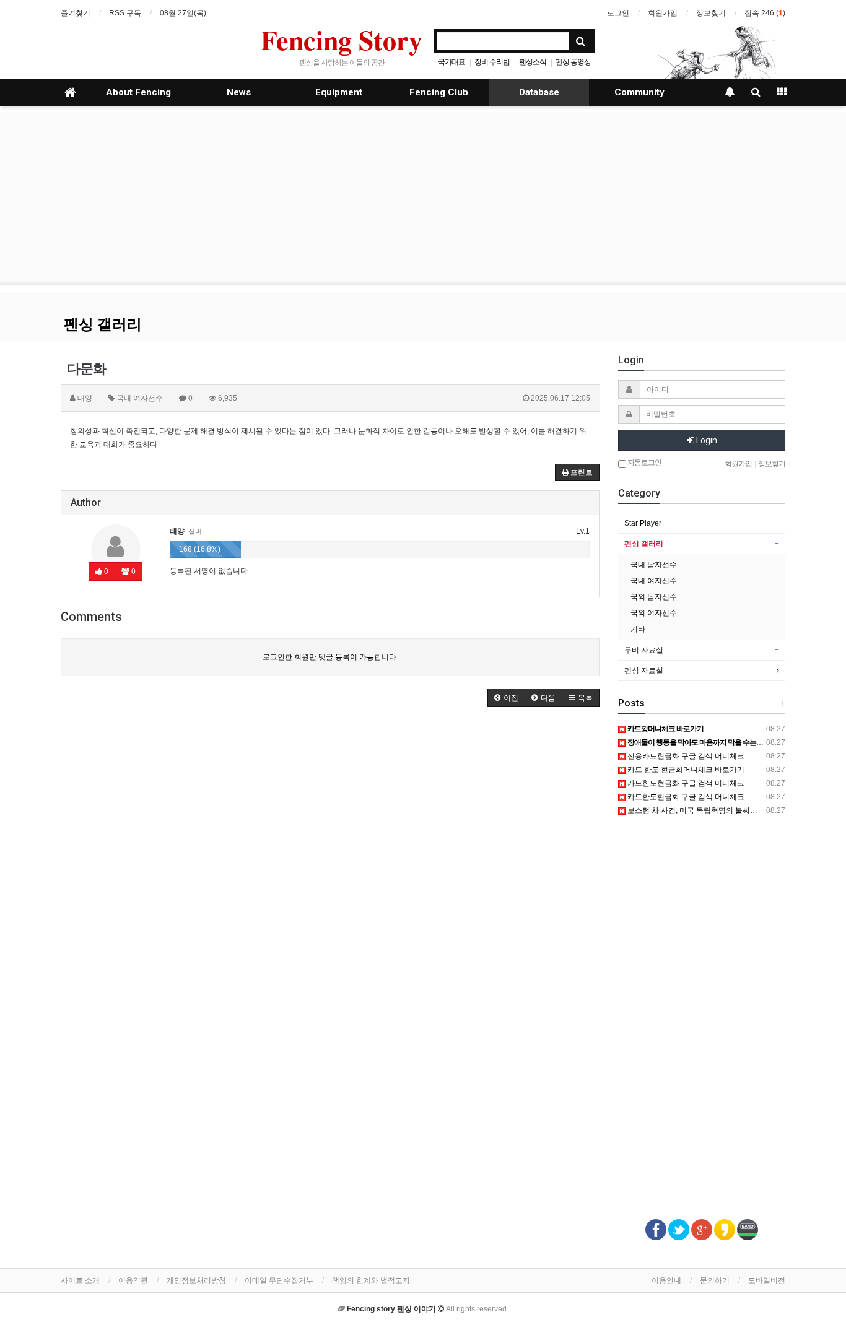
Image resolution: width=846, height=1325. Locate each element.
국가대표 (451, 62)
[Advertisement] (423, 198)
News (239, 92)
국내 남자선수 (653, 564)
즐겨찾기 (75, 13)
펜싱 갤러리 (103, 324)
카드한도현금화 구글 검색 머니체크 (685, 783)
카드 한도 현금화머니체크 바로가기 (685, 769)
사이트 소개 (80, 1280)
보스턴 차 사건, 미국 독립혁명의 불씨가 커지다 (704, 810)
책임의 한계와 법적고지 (371, 1280)
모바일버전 (766, 1280)
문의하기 (715, 1280)
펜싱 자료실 (643, 670)
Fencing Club (438, 92)
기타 (637, 629)
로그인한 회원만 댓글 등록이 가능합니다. (330, 657)
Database (539, 92)
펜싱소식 (532, 62)
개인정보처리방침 (196, 1280)
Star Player (642, 523)
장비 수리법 (492, 62)
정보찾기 (711, 13)
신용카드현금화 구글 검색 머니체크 (685, 756)
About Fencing (138, 92)
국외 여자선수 (653, 613)
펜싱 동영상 (573, 62)
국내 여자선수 (653, 580)
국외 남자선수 (653, 597)
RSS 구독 (125, 13)
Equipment (338, 92)
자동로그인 (643, 462)
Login (705, 440)
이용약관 (133, 1280)
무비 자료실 (643, 650)
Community (639, 92)
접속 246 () (764, 13)
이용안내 (666, 1280)
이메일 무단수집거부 (279, 1280)
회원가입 (663, 13)
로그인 (618, 13)
